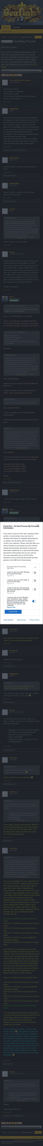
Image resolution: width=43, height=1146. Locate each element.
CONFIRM (13, 612)
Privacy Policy (34, 620)
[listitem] (21, 567)
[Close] (38, 526)
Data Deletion (8, 620)
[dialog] (21, 573)
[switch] (34, 573)
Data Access (21, 620)
